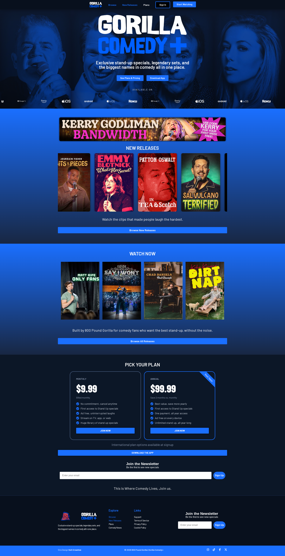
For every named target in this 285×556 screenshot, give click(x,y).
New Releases (129, 4)
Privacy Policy (140, 524)
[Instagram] (208, 549)
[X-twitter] (225, 549)
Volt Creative (74, 550)
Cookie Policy (140, 527)
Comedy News (115, 527)
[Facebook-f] (219, 549)
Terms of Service (141, 520)
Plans (146, 4)
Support (137, 516)
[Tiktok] (214, 549)
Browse (112, 4)
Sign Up (219, 475)
